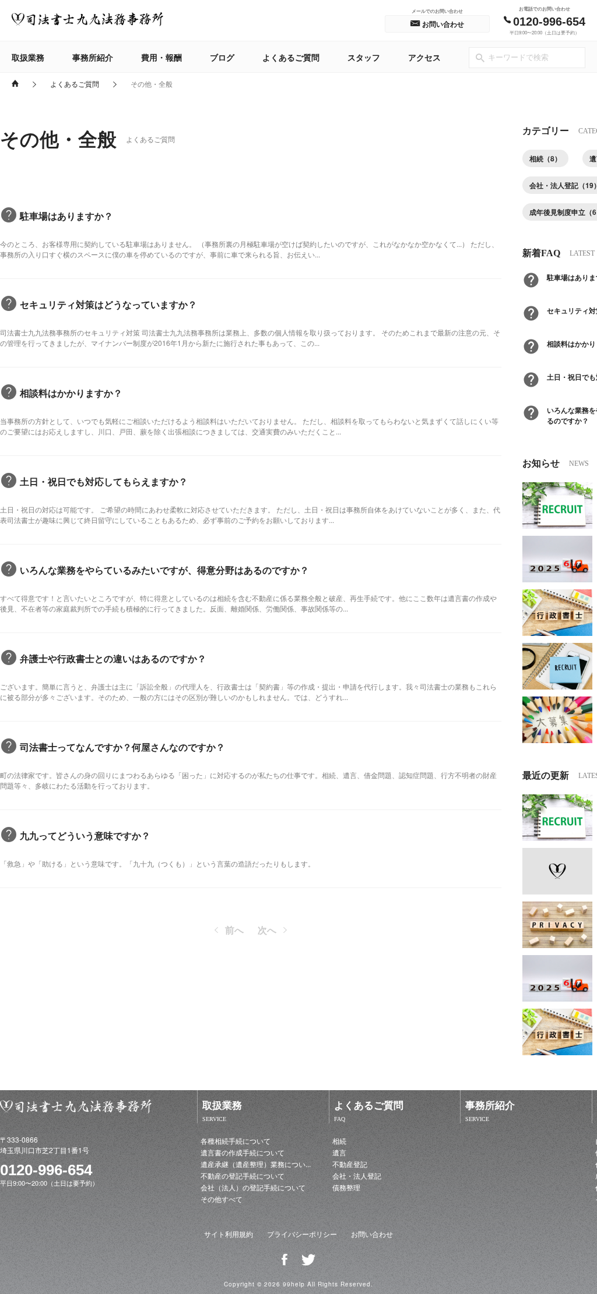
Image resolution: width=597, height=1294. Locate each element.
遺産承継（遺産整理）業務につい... (256, 1164)
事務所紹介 (92, 57)
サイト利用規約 (228, 1234)
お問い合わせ (372, 1234)
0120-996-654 (46, 1170)
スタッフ (363, 57)
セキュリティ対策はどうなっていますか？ (108, 304)
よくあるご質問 (290, 57)
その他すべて (222, 1199)
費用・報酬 (161, 57)
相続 (339, 1140)
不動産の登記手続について (243, 1175)
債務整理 (346, 1187)
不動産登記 (349, 1164)
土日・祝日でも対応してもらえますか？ (104, 481)
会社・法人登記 (356, 1175)
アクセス (424, 57)
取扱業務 (28, 57)
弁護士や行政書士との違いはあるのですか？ (113, 658)
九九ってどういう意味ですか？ (85, 835)
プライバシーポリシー (302, 1234)
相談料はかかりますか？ (71, 392)
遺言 (339, 1152)
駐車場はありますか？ (66, 215)
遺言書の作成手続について (243, 1152)
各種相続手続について (236, 1140)
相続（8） (545, 158)
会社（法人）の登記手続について (253, 1187)
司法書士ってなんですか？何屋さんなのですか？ (122, 747)
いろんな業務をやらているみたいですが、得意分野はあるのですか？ (164, 570)
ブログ (222, 57)
